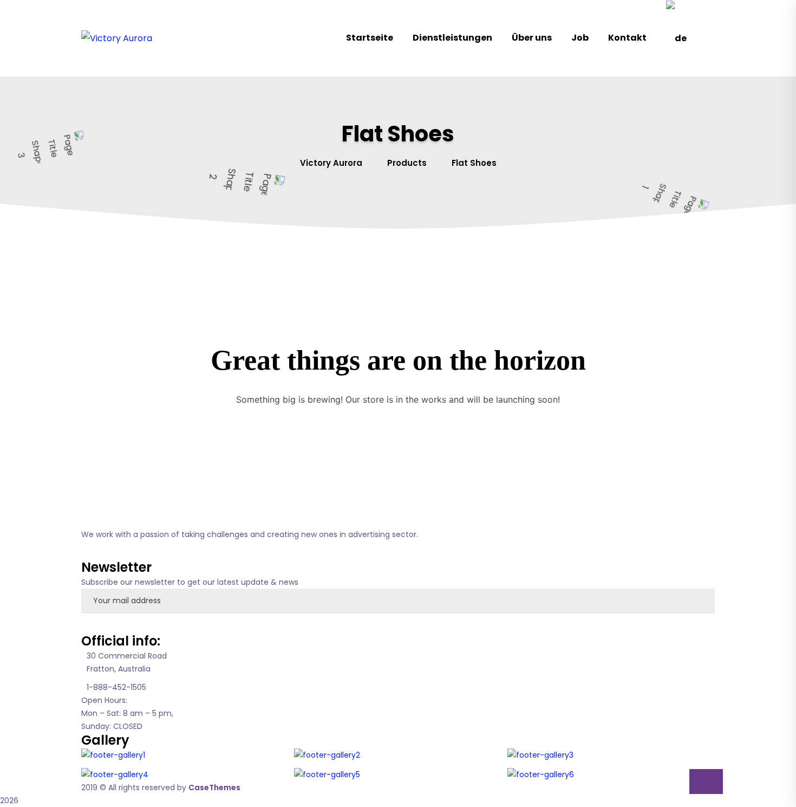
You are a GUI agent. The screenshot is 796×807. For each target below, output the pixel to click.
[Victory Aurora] (116, 38)
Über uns (532, 37)
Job (580, 37)
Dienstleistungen (452, 37)
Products (407, 163)
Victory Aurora (331, 163)
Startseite (369, 37)
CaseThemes (214, 787)
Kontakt (627, 37)
